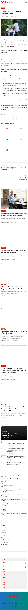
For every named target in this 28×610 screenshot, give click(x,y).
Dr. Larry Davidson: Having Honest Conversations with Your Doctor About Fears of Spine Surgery (13, 370)
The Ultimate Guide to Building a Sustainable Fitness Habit (15, 463)
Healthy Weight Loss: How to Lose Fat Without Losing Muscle (13, 251)
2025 (3, 572)
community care (11, 44)
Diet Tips (3, 525)
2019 (3, 587)
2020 (3, 585)
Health (3, 8)
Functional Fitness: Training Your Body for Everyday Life (13, 435)
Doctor (2, 528)
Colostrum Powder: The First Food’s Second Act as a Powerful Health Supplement (15, 450)
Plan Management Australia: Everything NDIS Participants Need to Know (14, 215)
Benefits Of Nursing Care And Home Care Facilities (14, 168)
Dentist (2, 523)
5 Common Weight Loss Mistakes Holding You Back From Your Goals (15, 442)
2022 (3, 580)
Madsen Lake (5, 222)
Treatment (3, 542)
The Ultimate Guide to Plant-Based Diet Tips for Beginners (12, 508)
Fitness (5, 431)
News (2, 537)
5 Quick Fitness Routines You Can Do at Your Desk (13, 513)
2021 (3, 582)
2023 (3, 577)
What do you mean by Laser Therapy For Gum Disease (14, 179)
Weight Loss (4, 544)
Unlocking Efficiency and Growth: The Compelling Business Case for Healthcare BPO (13, 409)
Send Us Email (14, 606)
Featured (3, 530)
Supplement (4, 540)
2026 (3, 560)
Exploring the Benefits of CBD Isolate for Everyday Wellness (14, 333)
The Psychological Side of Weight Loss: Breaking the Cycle (13, 503)
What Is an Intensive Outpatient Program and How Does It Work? (11, 288)
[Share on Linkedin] (15, 118)
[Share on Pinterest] (10, 118)
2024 (3, 574)
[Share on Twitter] (6, 118)
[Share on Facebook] (2, 118)
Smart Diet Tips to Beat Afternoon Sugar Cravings (13, 499)
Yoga (2, 547)
